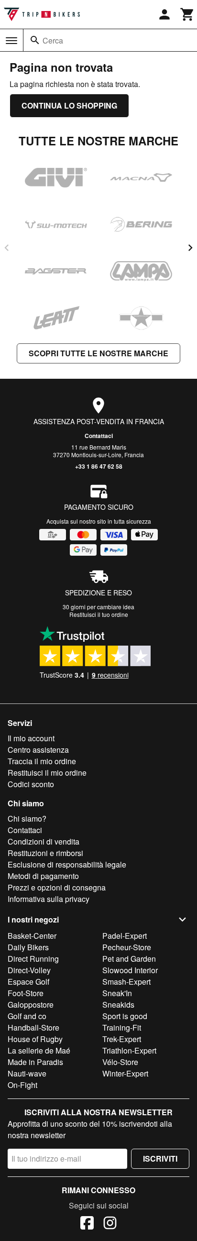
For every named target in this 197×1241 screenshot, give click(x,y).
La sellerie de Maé (39, 1050)
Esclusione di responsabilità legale (67, 864)
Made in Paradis (35, 1061)
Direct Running (33, 958)
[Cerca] (35, 40)
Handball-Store (33, 1027)
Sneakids (118, 1004)
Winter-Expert (125, 1073)
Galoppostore (31, 1004)
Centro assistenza (38, 749)
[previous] (6, 247)
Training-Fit (121, 1027)
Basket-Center (32, 935)
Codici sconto (31, 784)
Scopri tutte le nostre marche (98, 353)
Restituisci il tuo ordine (98, 614)
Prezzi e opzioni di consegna (57, 887)
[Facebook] (87, 1224)
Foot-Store (26, 993)
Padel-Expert (124, 935)
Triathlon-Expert (129, 1050)
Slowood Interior (130, 970)
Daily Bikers (28, 947)
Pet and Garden (129, 958)
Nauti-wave (27, 1073)
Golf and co (27, 1015)
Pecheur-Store (126, 947)
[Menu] (11, 40)
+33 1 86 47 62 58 (98, 466)
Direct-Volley (29, 970)
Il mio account (31, 738)
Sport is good (124, 1015)
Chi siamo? (27, 818)
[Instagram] (110, 1224)
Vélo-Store (120, 1061)
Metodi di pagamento (43, 875)
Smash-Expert (126, 981)
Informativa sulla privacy (48, 898)
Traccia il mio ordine (42, 761)
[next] (190, 247)
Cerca (53, 40)
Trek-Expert (121, 1038)
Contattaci (99, 435)
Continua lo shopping (69, 105)
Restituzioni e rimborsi (45, 852)
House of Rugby (35, 1038)
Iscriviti (160, 1158)
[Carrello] (187, 14)
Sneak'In (117, 993)
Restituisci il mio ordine (47, 772)
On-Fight (22, 1084)
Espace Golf (28, 981)
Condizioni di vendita (43, 841)
